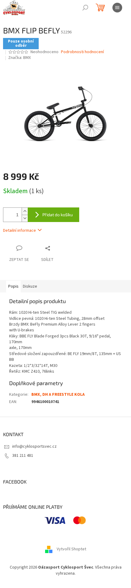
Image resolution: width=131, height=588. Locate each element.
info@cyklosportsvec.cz (34, 446)
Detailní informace (19, 230)
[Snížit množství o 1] (25, 218)
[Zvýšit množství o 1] (25, 211)
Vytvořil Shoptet (71, 549)
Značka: (19, 58)
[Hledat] (85, 8)
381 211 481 (22, 456)
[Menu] (117, 8)
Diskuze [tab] (30, 286)
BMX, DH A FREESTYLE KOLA (58, 394)
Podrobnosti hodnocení (82, 52)
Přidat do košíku (57, 214)
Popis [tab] (13, 286)
